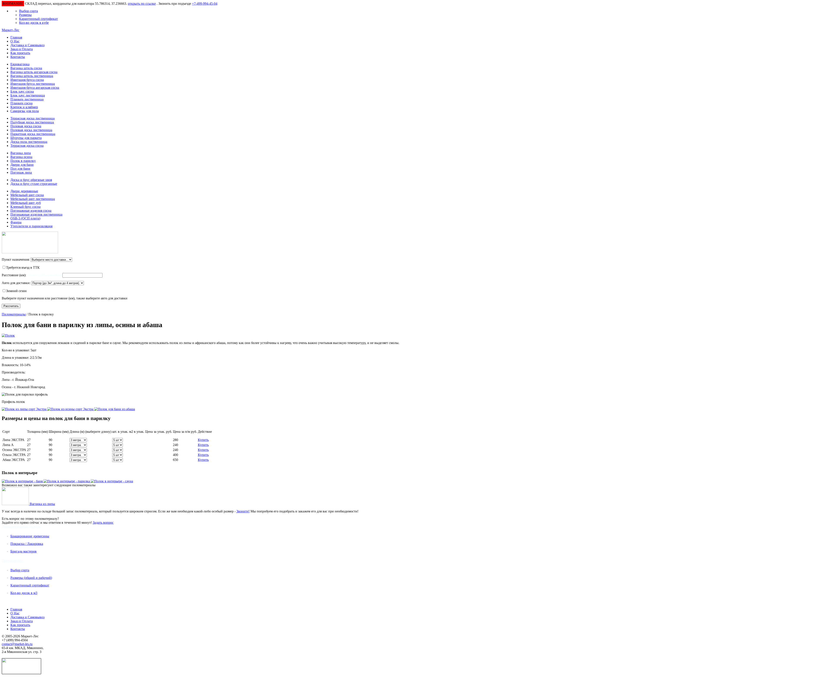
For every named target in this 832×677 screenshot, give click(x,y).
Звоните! (243, 511)
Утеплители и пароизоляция (31, 226)
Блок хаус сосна (22, 91)
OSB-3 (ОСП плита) (25, 218)
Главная (16, 37)
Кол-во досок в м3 (23, 593)
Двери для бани (22, 164)
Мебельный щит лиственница (32, 199)
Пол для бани (20, 168)
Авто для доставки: (16, 283)
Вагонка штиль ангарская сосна (33, 72)
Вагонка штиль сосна (26, 68)
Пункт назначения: (16, 259)
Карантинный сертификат (38, 19)
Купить (203, 440)
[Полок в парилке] (67, 481)
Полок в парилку (23, 161)
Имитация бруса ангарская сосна (34, 87)
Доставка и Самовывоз (27, 45)
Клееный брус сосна (25, 206)
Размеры (25, 15)
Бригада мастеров (23, 551)
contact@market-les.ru (17, 644)
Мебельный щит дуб (25, 203)
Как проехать (20, 53)
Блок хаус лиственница (27, 95)
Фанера (15, 222)
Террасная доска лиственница (32, 118)
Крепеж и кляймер (24, 107)
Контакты (17, 57)
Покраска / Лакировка (26, 544)
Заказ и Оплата (21, 49)
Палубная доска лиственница (32, 122)
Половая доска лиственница (31, 130)
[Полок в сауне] (112, 481)
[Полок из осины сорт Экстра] (70, 409)
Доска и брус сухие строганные (33, 184)
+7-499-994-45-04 (204, 3)
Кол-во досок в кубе (34, 22)
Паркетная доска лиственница (32, 134)
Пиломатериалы (14, 314)
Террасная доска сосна (27, 145)
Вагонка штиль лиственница (31, 76)
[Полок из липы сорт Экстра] (24, 409)
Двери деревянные (24, 191)
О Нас (15, 41)
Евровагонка (19, 64)
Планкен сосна (21, 103)
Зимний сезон (16, 291)
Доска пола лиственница (28, 142)
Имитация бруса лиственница (32, 84)
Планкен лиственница (27, 99)
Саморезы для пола (24, 111)
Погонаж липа (21, 172)
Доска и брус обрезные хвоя (31, 180)
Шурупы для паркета (26, 138)
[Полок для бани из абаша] (114, 409)
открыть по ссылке (142, 3)
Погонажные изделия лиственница (36, 214)
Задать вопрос (103, 522)
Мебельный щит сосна (27, 195)
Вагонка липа (20, 153)
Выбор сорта (28, 11)
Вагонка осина (21, 157)
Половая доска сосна (25, 126)
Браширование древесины (29, 536)
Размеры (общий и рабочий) (31, 578)
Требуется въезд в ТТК (23, 267)
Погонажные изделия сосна (30, 210)
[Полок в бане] (23, 481)
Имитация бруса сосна (27, 80)
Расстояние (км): (14, 275)
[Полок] (8, 335)
